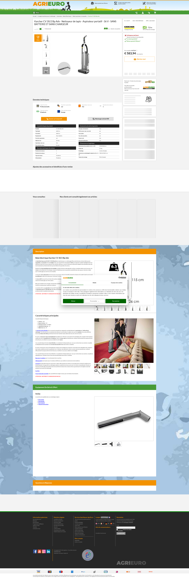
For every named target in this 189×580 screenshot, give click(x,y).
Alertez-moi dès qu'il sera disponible (135, 37)
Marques (35, 520)
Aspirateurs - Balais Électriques (64, 16)
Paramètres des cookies (59, 530)
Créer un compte (78, 542)
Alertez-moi (141, 59)
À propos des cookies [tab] (116, 282)
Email (118, 525)
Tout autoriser (115, 301)
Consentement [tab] (72, 282)
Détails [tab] (94, 282)
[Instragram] (44, 555)
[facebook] (35, 555)
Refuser (73, 301)
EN (98, 523)
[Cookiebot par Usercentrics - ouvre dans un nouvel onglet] (119, 278)
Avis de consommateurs (103, 527)
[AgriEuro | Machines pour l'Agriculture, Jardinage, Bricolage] (52, 4)
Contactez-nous (36, 528)
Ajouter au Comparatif (55, 119)
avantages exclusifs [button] (128, 522)
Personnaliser (93, 301)
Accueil (34, 16)
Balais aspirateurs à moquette (80, 16)
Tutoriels (35, 527)
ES (113, 523)
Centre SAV (77, 525)
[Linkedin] (48, 555)
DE (108, 523)
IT (103, 523)
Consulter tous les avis (101, 533)
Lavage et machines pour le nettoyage (46, 16)
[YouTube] (39, 555)
